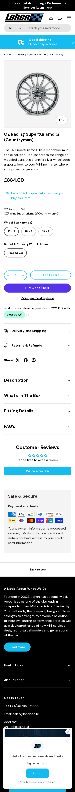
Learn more (51, 7)
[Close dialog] (68, 731)
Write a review (37, 471)
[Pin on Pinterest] (34, 360)
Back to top (37, 569)
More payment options (37, 298)
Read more (17, 647)
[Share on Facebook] (26, 360)
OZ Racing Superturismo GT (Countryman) (38, 54)
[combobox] (37, 28)
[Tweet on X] (18, 360)
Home (7, 54)
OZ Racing (10, 209)
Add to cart (50, 275)
